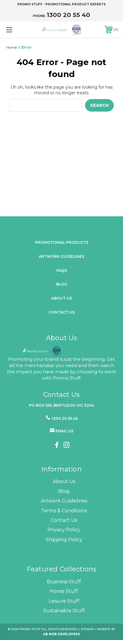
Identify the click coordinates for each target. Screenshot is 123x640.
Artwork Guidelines (61, 256)
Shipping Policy (64, 539)
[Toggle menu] (17, 29)
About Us (64, 481)
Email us (64, 431)
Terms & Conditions (64, 510)
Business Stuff (64, 582)
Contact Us (62, 312)
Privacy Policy (63, 530)
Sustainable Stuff (64, 610)
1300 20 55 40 (68, 14)
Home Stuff (64, 591)
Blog (61, 284)
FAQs (61, 270)
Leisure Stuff (64, 601)
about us (61, 298)
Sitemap (87, 629)
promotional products (61, 242)
